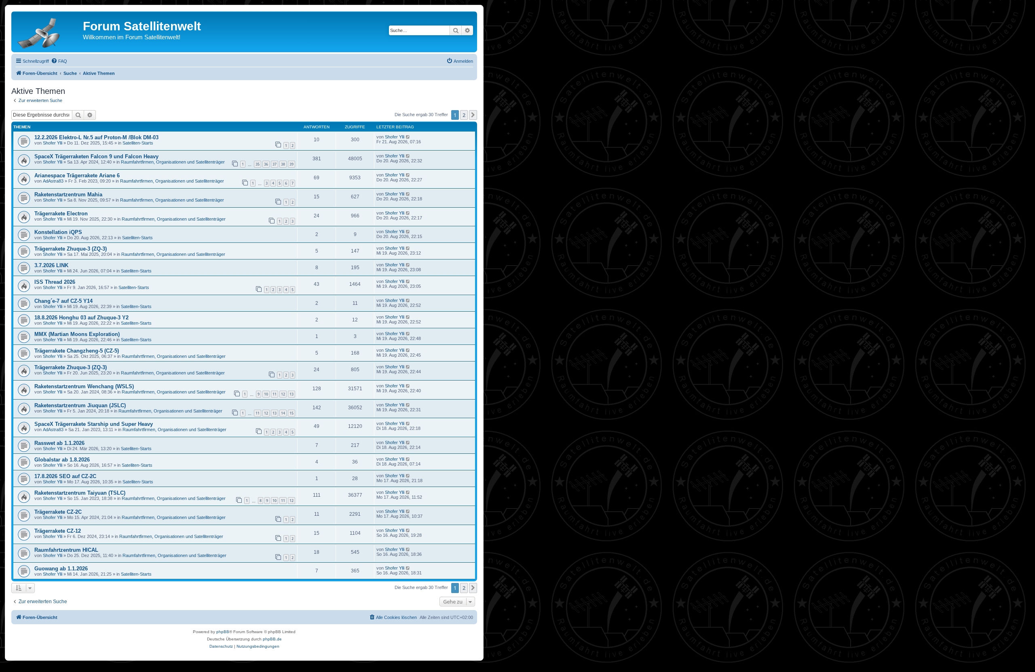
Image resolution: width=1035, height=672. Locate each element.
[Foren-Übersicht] (48, 31)
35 (258, 164)
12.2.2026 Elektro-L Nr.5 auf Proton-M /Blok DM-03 (96, 137)
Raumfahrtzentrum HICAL (66, 550)
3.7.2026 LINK (51, 265)
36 (266, 164)
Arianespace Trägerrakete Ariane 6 (77, 175)
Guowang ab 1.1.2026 (61, 569)
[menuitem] (59, 61)
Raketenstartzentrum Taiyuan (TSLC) (79, 493)
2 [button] (464, 115)
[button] (473, 115)
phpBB (222, 631)
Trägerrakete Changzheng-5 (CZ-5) (76, 351)
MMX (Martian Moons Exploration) (77, 334)
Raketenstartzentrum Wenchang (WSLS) (84, 386)
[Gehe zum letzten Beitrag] (408, 136)
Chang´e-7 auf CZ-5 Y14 (63, 301)
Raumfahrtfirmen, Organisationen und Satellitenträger (173, 161)
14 (283, 413)
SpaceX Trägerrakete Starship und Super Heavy (93, 424)
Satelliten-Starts (138, 142)
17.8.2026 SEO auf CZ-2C (65, 476)
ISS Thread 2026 (54, 282)
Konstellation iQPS (58, 232)
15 (291, 413)
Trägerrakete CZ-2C (58, 512)
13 (291, 394)
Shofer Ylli (52, 142)
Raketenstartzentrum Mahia (68, 194)
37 (274, 164)
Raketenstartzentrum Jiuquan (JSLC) (80, 405)
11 (274, 394)
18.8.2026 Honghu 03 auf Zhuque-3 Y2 (81, 318)
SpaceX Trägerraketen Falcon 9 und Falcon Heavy (96, 156)
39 (291, 164)
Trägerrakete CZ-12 (57, 531)
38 (283, 164)
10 (266, 394)
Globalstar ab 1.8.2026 (62, 460)
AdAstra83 (53, 181)
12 (283, 394)
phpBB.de (272, 639)
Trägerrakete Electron (61, 214)
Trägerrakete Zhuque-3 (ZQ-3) (70, 249)
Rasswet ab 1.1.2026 (59, 443)
